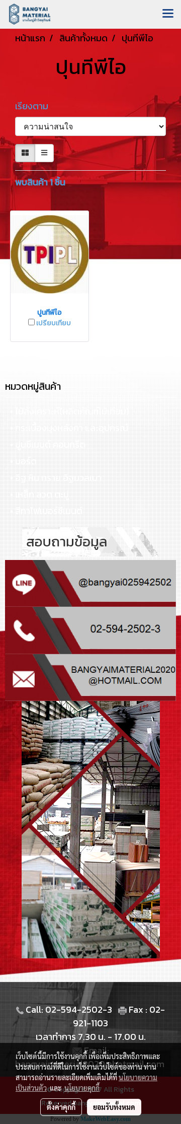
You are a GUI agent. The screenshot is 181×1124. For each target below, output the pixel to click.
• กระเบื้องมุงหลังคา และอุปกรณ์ (69, 428)
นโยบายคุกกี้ (82, 1087)
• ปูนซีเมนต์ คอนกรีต (47, 444)
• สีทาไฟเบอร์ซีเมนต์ (46, 511)
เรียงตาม (34, 106)
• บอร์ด (23, 461)
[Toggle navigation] (168, 14)
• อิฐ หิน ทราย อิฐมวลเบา (56, 477)
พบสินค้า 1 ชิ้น (40, 182)
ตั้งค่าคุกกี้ (61, 1106)
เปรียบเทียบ (53, 323)
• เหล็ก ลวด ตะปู (39, 494)
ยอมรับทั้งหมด (114, 1106)
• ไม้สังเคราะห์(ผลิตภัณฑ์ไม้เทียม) (69, 411)
